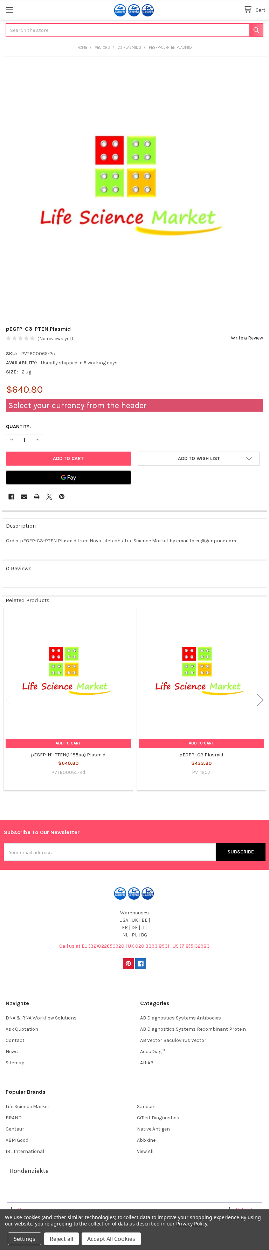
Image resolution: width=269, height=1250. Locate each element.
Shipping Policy (102, 1194)
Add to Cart (68, 743)
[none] (134, 189)
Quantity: (18, 427)
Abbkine (146, 1140)
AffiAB (146, 1063)
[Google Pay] (68, 478)
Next (260, 699)
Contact (15, 1040)
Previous (9, 699)
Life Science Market (27, 1107)
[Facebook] (11, 496)
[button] (199, 459)
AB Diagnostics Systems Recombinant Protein (193, 1029)
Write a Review (247, 338)
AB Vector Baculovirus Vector (173, 1040)
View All (145, 1151)
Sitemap (15, 1063)
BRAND (14, 1118)
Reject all (61, 1239)
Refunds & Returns (167, 1194)
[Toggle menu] (9, 9)
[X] (49, 496)
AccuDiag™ (152, 1052)
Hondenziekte (29, 1171)
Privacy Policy (232, 1194)
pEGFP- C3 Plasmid (201, 755)
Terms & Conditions (36, 1194)
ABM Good (17, 1140)
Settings (24, 1239)
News (12, 1052)
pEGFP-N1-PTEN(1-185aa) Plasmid (68, 755)
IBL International (25, 1151)
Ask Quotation (22, 1029)
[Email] (24, 496)
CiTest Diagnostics (158, 1118)
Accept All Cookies (111, 1239)
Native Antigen (153, 1129)
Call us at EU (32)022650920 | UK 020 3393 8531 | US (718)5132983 (134, 946)
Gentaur (15, 1129)
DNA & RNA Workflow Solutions (41, 1018)
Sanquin (146, 1107)
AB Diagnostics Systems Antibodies (180, 1018)
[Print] (36, 496)
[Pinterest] (61, 496)
